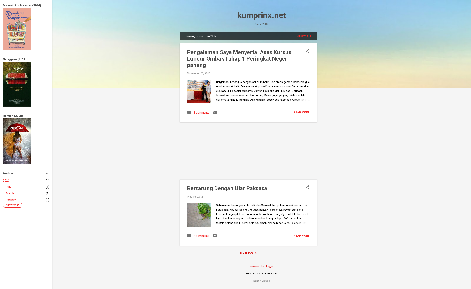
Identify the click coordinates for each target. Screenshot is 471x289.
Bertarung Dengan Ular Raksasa (227, 188)
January (11, 200)
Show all (304, 36)
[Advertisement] (331, 87)
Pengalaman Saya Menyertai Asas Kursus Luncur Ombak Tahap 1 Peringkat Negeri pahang (239, 58)
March (10, 193)
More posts (248, 252)
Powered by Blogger (262, 266)
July (8, 187)
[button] (307, 51)
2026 (6, 180)
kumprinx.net (261, 15)
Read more (302, 112)
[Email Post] (215, 114)
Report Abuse (261, 281)
